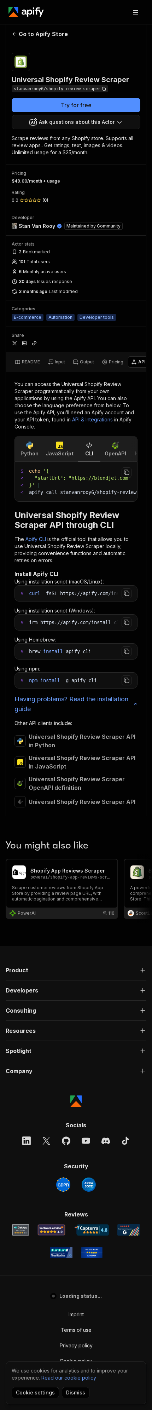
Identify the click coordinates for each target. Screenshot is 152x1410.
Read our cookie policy (68, 1378)
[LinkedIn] (26, 1140)
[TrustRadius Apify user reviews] (61, 1252)
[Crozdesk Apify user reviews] (92, 1252)
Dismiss (75, 1392)
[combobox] (76, 122)
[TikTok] (125, 1140)
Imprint (76, 1314)
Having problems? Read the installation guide (71, 704)
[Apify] (26, 12)
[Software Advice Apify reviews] (51, 1230)
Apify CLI (35, 539)
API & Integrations (92, 419)
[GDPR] (63, 1184)
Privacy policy (76, 1345)
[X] (46, 1140)
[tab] (27, 362)
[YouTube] (86, 1140)
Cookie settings (35, 1392)
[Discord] (105, 1140)
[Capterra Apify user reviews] (91, 1230)
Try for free (76, 105)
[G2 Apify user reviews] (128, 1230)
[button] (76, 970)
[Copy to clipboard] (126, 472)
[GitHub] (66, 1140)
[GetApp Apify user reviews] (20, 1230)
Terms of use (76, 1330)
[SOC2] (88, 1184)
